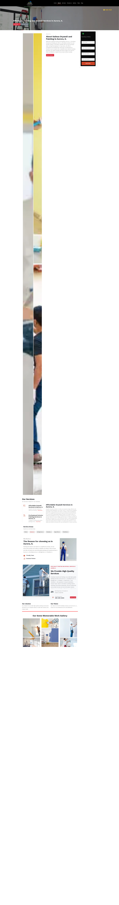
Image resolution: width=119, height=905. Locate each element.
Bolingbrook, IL (40, 531)
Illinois (25, 531)
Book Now (88, 63)
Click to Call (73, 597)
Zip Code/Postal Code (86, 51)
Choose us (69, 3)
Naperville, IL (57, 531)
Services (64, 3)
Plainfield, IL (65, 531)
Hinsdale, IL (49, 531)
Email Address (85, 39)
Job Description (85, 56)
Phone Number (85, 45)
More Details (50, 55)
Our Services (25, 24)
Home (55, 3)
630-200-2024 (59, 598)
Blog (82, 3)
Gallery (74, 3)
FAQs (78, 3)
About (59, 3)
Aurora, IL (32, 531)
